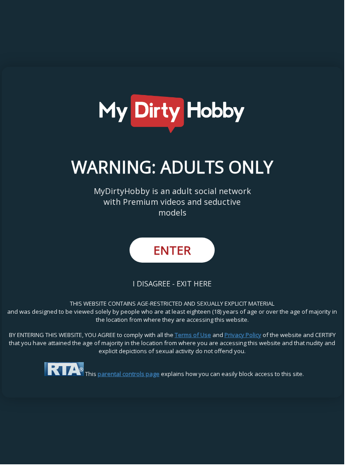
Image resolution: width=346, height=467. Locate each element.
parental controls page (129, 374)
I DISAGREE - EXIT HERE (172, 284)
